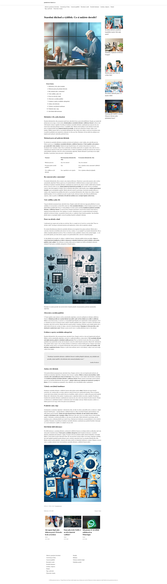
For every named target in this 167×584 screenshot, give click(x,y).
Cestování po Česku (65, 6)
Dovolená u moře (85, 6)
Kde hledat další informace (55, 111)
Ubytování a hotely (58, 8)
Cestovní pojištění (75, 6)
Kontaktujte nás (58, 506)
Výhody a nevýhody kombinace (57, 106)
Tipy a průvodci (48, 8)
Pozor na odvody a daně (55, 96)
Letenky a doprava (104, 6)
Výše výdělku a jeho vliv (55, 94)
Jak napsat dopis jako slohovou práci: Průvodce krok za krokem (53, 532)
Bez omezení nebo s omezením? (57, 91)
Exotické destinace (94, 6)
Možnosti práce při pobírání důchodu (58, 89)
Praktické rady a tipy (54, 109)
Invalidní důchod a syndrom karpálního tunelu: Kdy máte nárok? (113, 32)
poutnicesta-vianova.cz (49, 2)
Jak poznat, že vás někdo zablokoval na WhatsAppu (91, 532)
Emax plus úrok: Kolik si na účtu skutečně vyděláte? (72, 532)
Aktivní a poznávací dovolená (52, 6)
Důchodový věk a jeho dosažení (57, 86)
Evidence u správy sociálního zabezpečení (59, 101)
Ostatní (112, 6)
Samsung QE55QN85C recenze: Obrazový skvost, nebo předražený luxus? (114, 116)
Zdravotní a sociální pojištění (56, 99)
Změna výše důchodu (54, 104)
